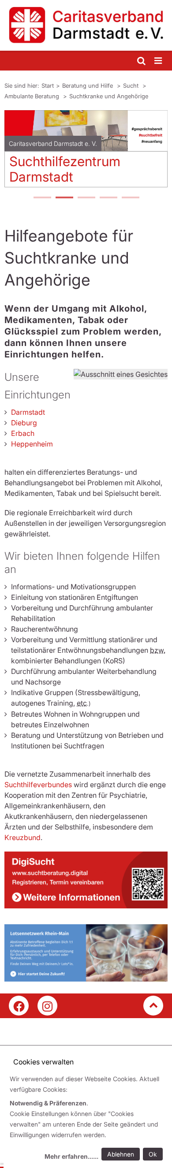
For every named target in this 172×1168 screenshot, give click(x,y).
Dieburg (24, 422)
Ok (153, 1154)
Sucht (131, 85)
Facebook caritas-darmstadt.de (19, 1005)
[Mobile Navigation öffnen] (158, 61)
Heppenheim (32, 443)
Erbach (22, 433)
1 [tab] (42, 198)
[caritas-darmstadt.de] (86, 25)
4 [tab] (108, 198)
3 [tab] (86, 198)
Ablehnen (120, 1154)
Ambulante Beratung (32, 96)
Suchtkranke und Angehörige (108, 96)
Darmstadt (28, 412)
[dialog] (88, 1119)
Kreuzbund (22, 837)
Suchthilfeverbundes (38, 784)
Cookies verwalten (43, 1061)
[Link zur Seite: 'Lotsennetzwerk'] (86, 953)
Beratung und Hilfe (88, 85)
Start (47, 85)
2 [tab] (64, 198)
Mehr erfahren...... (71, 1156)
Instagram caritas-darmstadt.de (47, 1005)
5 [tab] (130, 198)
